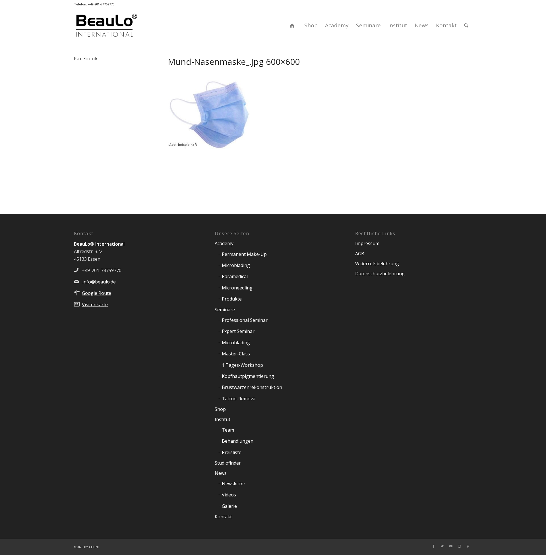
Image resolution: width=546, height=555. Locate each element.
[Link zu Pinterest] (468, 546)
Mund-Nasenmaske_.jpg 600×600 (234, 61)
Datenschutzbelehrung (380, 273)
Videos (229, 495)
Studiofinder (228, 463)
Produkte (232, 299)
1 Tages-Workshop (242, 365)
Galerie (229, 506)
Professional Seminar (245, 320)
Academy (224, 243)
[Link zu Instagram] (459, 546)
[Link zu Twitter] (442, 546)
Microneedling (237, 288)
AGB (359, 253)
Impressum (367, 243)
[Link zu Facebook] (433, 546)
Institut (222, 419)
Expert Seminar (238, 331)
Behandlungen (237, 441)
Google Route (96, 293)
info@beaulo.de (99, 282)
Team (228, 430)
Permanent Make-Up (244, 254)
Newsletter (233, 484)
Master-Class (236, 354)
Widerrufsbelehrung (377, 263)
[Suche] (466, 25)
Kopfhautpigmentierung (248, 376)
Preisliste (231, 452)
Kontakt (223, 516)
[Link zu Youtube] (450, 546)
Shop (220, 409)
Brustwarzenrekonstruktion (252, 387)
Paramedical (235, 276)
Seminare (225, 310)
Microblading (236, 265)
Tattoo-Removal (239, 398)
